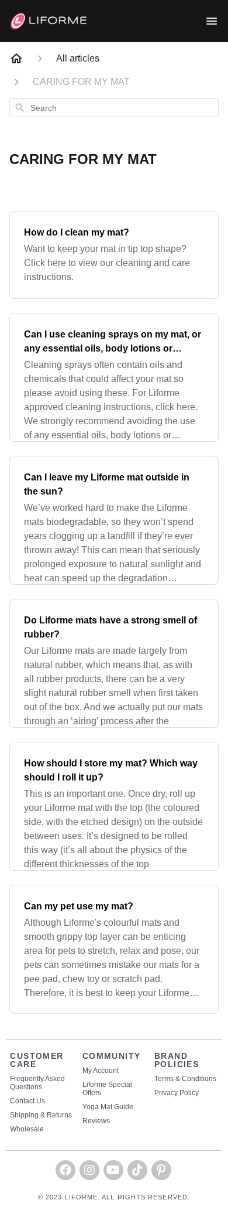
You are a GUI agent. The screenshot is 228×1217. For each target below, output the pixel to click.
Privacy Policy (176, 1093)
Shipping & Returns (41, 1115)
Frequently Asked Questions (37, 1083)
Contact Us (27, 1101)
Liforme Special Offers (107, 1089)
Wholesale (27, 1129)
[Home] (16, 59)
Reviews (96, 1121)
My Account (100, 1071)
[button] (65, 1170)
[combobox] (114, 107)
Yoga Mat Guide (107, 1107)
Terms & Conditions (185, 1079)
